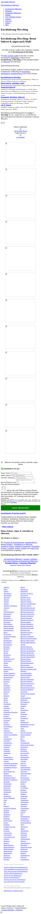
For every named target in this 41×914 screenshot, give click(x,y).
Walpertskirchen (25, 843)
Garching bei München (10, 735)
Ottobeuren (24, 714)
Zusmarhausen (25, 859)
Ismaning (6, 806)
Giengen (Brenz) (8, 759)
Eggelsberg (7, 687)
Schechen (23, 761)
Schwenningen (25, 778)
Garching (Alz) (8, 732)
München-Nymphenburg (28, 651)
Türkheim (23, 810)
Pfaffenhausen (25, 722)
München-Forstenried (27, 616)
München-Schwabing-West (29, 669)
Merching (6, 859)
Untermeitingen (25, 820)
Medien (7, 15)
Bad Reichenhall (9, 628)
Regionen (8, 11)
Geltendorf (7, 741)
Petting (23, 720)
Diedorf (6, 671)
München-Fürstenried (27, 620)
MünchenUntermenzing (28, 687)
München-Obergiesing (27, 653)
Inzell (5, 800)
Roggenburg (24, 747)
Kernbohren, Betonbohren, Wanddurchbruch (16, 73)
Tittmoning (24, 804)
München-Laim (25, 630)
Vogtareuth (24, 835)
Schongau (23, 765)
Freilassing (7, 720)
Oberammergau (25, 702)
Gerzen (6, 755)
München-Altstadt (26, 601)
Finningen (7, 714)
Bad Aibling (7, 618)
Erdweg (6, 700)
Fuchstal (6, 728)
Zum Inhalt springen (8, 2)
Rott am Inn (24, 755)
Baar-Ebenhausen (9, 612)
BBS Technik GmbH (11, 56)
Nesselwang (24, 692)
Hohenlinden (7, 784)
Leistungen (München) (13, 13)
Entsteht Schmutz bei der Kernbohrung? (16, 867)
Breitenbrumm (8, 644)
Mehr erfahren (7, 527)
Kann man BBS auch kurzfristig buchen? (16, 869)
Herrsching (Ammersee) (10, 779)
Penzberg (23, 716)
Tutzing (23, 812)
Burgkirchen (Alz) (9, 659)
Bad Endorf (7, 622)
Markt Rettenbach (9, 847)
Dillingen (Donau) (9, 675)
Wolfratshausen (25, 855)
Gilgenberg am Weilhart (11, 763)
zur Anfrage (20, 137)
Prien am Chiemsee (26, 732)
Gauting (6, 737)
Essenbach (7, 708)
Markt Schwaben (9, 849)
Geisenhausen (8, 739)
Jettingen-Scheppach (10, 808)
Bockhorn (7, 638)
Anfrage (8, 19)
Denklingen (7, 667)
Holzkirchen (7, 790)
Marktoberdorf (8, 851)
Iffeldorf (6, 794)
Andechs (6, 604)
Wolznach (23, 857)
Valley (22, 824)
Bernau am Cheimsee (10, 636)
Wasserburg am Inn (26, 847)
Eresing (6, 702)
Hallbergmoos (8, 775)
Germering (7, 747)
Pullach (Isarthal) (26, 735)
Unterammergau (25, 816)
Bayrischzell (7, 634)
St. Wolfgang (24, 788)
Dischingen (7, 679)
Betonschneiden (6, 544)
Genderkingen (8, 743)
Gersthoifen (7, 753)
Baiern (6, 632)
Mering (23, 587)
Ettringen (6, 710)
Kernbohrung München (13, 9)
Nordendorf (24, 700)
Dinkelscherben (8, 677)
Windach (23, 853)
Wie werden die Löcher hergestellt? (14, 881)
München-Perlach (26, 661)
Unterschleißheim (26, 822)
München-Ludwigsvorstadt (29, 638)
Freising (3, 548)
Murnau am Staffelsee (27, 689)
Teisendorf (24, 798)
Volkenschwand (25, 839)
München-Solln (25, 677)
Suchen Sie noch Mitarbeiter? (12, 875)
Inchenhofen (7, 796)
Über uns (8, 21)
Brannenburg (7, 642)
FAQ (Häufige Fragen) (13, 17)
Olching (23, 712)
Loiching (6, 839)
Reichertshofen (25, 743)
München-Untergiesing (27, 683)
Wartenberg (24, 845)
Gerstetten (7, 749)
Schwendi (23, 775)
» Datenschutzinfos (7, 910)
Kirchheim (7, 818)
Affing (5, 589)
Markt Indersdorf (9, 845)
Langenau (7, 831)
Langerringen (8, 835)
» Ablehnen (19, 910)
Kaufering (7, 816)
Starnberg (18, 546)
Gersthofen (7, 751)
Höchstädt (7, 782)
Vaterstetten (24, 827)
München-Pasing (26, 659)
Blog (7, 25)
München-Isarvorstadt (27, 628)
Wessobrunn (24, 851)
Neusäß (23, 696)
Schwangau (24, 771)
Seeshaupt (24, 782)
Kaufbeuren (26, 546)
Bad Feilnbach (8, 624)
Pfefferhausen (25, 726)
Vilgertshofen (25, 831)
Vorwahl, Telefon (7, 478)
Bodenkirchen (8, 640)
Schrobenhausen (25, 767)
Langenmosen (8, 833)
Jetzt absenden (20, 508)
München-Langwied (27, 632)
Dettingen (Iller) (8, 669)
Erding (6, 698)
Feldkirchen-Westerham (11, 712)
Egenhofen (7, 685)
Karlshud (6, 812)
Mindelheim (24, 591)
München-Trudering (27, 681)
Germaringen (7, 745)
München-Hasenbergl (27, 626)
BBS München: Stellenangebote (13, 891)
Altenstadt (7, 597)
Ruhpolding (24, 759)
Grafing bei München (10, 765)
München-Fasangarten (27, 612)
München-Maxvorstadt (27, 640)
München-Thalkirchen (27, 679)
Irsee (5, 802)
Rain (22, 739)
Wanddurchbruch (31, 542)
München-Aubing (26, 606)
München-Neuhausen (27, 649)
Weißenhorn (24, 849)
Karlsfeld (6, 810)
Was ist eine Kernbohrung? (12, 877)
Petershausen (24, 718)
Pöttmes (23, 730)
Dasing (6, 665)
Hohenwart (7, 788)
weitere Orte (34, 548)
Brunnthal (7, 647)
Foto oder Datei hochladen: (10, 484)
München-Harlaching (27, 624)
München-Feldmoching (28, 614)
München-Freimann (26, 618)
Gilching (6, 761)
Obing (22, 708)
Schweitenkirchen (26, 773)
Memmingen (7, 857)
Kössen (6, 822)
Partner (7, 23)
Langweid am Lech (9, 837)
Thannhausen (25, 800)
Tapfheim (23, 794)
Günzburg (7, 769)
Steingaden (24, 792)
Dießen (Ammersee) (9, 673)
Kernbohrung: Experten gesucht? (13, 513)
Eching (6, 683)
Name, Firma (6, 473)
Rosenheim (35, 546)
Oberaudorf (24, 704)
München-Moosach (26, 647)
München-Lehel (25, 634)
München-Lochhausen (27, 636)
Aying (5, 610)
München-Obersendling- (28, 657)
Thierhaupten (25, 802)
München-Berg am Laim (28, 608)
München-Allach (26, 599)
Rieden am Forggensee (27, 745)
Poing (22, 728)
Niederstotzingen (26, 698)
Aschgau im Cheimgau (10, 606)
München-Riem (25, 665)
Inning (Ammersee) (9, 798)
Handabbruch (19, 544)
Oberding (23, 706)
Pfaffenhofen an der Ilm (27, 724)
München (6, 62)
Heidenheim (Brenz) (10, 778)
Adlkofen (6, 587)
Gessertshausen (8, 757)
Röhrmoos (24, 749)
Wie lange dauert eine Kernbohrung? (15, 879)
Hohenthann (7, 786)
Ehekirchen (7, 689)
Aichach (6, 591)
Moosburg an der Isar (27, 593)
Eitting (6, 694)
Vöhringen (24, 837)
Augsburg (4, 546)
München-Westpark (26, 685)
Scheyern (23, 763)
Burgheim (7, 657)
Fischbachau (7, 718)
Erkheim (6, 706)
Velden (23, 829)
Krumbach (7, 824)
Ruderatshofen (25, 757)
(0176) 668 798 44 (20, 131)
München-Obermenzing (28, 655)
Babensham (7, 616)
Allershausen (7, 593)
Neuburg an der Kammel (28, 694)
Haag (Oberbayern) (9, 771)
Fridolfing (7, 724)
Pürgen (23, 737)
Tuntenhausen (25, 808)
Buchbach (7, 649)
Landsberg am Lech (9, 827)
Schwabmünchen (26, 769)
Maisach (6, 843)
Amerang (6, 599)
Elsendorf (6, 696)
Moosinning (24, 595)
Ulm (22, 814)
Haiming (6, 773)
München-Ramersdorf (27, 663)
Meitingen (7, 855)
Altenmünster (8, 595)
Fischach (6, 716)
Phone (3, 504)
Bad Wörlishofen (9, 630)
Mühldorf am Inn (26, 597)
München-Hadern (26, 622)
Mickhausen (24, 589)
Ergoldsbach (7, 704)
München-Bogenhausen (28, 610)
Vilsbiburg (24, 833)
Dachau (11, 546)
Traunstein (24, 806)
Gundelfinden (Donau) (10, 767)
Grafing (17, 548)
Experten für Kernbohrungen (14, 542)
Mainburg (7, 841)
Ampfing (6, 601)
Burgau (6, 653)
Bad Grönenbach (9, 626)
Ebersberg (7, 681)
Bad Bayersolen (8, 620)
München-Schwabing (27, 667)
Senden (23, 784)
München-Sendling (26, 675)
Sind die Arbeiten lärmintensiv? (13, 873)
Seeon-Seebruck (25, 779)
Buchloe (6, 651)
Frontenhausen (8, 726)
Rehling (23, 741)
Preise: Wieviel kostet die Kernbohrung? (16, 871)
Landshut (10, 548)
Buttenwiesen (8, 661)
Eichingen (7, 692)
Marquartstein (8, 853)
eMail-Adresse (6, 475)
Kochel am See (8, 820)
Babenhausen (8, 614)
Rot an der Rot (25, 753)
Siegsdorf (23, 786)
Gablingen (7, 730)
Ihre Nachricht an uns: (8, 482)
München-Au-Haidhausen (28, 604)
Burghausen (7, 655)
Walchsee (23, 841)
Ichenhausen (7, 792)
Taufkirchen (24, 796)
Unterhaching (25, 818)
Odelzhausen (24, 710)
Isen (5, 804)
